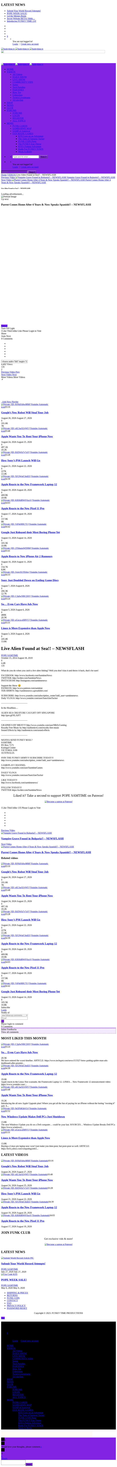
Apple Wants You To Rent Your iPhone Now (27, 436)
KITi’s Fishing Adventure (29, 146)
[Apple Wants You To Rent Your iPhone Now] (24, 428)
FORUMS (11, 110)
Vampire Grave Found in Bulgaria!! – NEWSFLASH (32, 838)
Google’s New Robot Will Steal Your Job (25, 412)
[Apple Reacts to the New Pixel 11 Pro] (25, 500)
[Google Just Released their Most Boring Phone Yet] (24, 524)
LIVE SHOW (19, 79)
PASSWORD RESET (17, 1308)
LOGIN (16, 115)
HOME (10, 69)
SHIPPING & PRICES (17, 1293)
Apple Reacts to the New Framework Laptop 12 (29, 484)
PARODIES (18, 90)
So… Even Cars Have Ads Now (19, 604)
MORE (10, 123)
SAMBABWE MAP (22, 128)
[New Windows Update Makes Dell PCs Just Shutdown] (24, 1108)
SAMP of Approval (21, 131)
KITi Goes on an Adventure (30, 136)
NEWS (10, 105)
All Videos (17, 74)
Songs (15, 84)
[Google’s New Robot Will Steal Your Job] (24, 404)
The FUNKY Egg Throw (29, 144)
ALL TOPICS (19, 120)
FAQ (9, 1303)
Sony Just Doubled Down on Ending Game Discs (29, 580)
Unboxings (18, 95)
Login (15, 44)
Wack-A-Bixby (25, 151)
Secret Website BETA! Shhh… (21, 18)
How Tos (17, 92)
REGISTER (18, 118)
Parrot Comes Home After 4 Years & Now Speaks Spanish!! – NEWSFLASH (46, 852)
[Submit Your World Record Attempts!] (17, 1258)
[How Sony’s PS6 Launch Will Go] (24, 452)
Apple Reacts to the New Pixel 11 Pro (22, 508)
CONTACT (12, 1300)
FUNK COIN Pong (27, 141)
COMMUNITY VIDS (23, 82)
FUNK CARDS (20, 126)
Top (3, 1318)
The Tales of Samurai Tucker (31, 139)
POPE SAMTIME (9, 655)
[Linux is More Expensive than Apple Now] (24, 620)
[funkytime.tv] (22, 49)
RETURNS (12, 1295)
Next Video (6, 844)
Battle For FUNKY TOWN (30, 149)
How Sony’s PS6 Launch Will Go (20, 460)
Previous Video (8, 830)
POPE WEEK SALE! (17, 13)
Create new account (30, 44)
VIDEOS (11, 72)
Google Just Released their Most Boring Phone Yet (30, 532)
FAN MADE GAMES (23, 133)
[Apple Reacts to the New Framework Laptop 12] (25, 476)
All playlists (18, 100)
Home (4, 175)
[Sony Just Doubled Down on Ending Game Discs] (24, 572)
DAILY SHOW (20, 77)
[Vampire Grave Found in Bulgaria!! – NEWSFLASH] (26, 833)
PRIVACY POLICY (16, 1305)
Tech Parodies (19, 87)
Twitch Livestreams (21, 97)
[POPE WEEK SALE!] (9, 1274)
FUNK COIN (13, 1298)
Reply (5, 1458)
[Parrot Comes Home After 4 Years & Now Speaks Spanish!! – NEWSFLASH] (37, 846)
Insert (29, 1464)
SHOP (10, 102)
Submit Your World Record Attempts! (24, 11)
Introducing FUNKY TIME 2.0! (21, 21)
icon (3, 407)
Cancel (4, 326)
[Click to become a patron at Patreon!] (58, 801)
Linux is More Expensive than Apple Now (25, 628)
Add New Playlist (9, 402)
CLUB (10, 108)
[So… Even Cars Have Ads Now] (25, 596)
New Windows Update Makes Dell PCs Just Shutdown (33, 1116)
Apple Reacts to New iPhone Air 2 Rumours (26, 556)
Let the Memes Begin (16, 16)
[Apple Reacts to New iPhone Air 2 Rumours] (25, 548)
